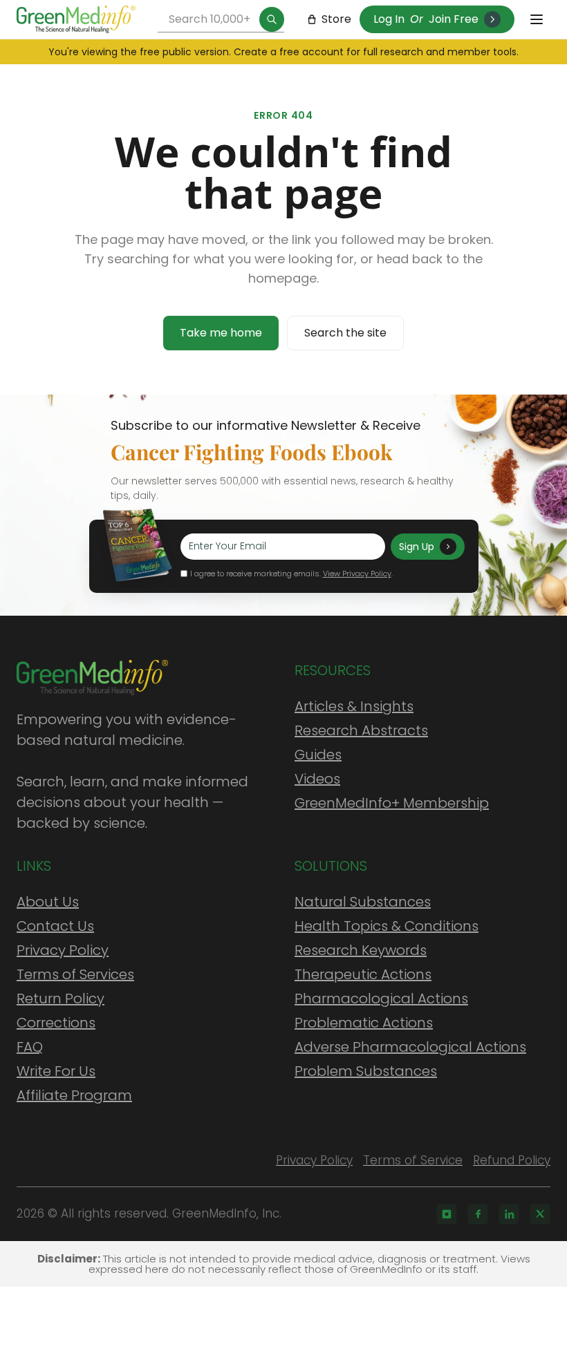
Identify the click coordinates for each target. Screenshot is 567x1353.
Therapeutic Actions (363, 974)
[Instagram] (446, 1214)
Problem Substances (366, 1071)
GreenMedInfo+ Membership (392, 803)
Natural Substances (363, 901)
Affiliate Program (74, 1095)
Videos (317, 778)
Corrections (56, 1022)
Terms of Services (75, 974)
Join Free (453, 19)
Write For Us (56, 1071)
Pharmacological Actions (381, 998)
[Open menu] (536, 19)
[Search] (271, 19)
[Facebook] (477, 1214)
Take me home (221, 333)
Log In (389, 19)
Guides (318, 754)
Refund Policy (511, 1160)
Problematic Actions (364, 1022)
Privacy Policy (63, 950)
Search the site (345, 333)
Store (336, 19)
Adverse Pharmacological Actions (410, 1047)
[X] (540, 1214)
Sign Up (416, 547)
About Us (48, 901)
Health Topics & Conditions (386, 926)
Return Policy (60, 998)
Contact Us (55, 926)
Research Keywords (361, 950)
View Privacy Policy (357, 573)
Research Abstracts (361, 730)
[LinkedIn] (509, 1214)
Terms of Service (413, 1160)
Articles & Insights (354, 706)
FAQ (30, 1047)
